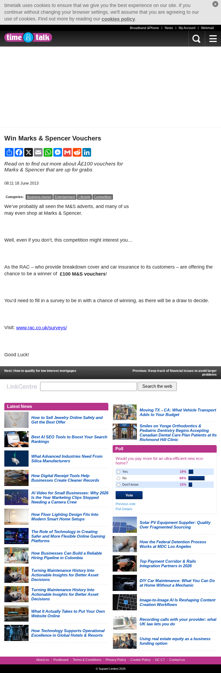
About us (42, 660)
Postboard (60, 660)
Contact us (177, 660)
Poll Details (124, 509)
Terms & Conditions (87, 660)
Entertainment (65, 197)
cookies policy (118, 19)
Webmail (207, 28)
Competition (103, 197)
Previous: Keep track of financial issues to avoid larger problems (175, 372)
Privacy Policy (116, 660)
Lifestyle (84, 197)
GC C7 (160, 660)
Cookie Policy (140, 660)
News (169, 28)
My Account (187, 28)
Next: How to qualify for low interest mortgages (40, 371)
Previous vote (126, 504)
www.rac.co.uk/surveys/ (41, 327)
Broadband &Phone (144, 28)
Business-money (39, 197)
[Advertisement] (110, 87)
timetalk (28, 37)
